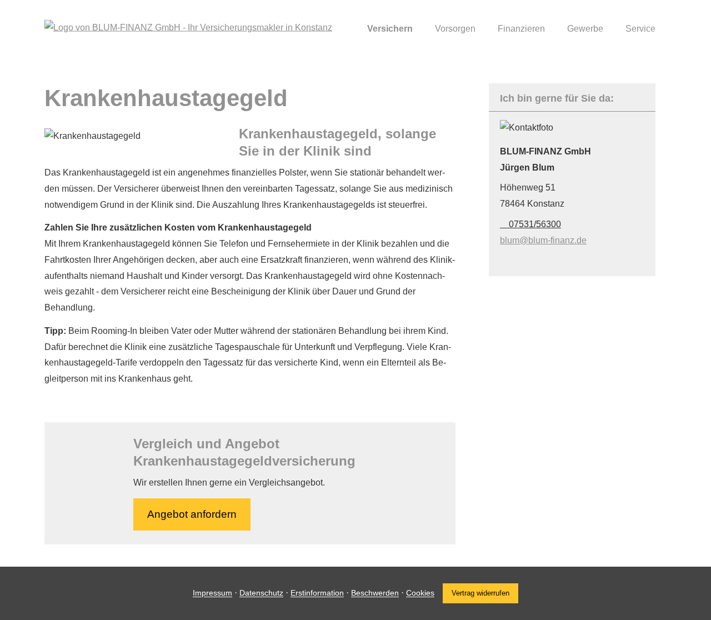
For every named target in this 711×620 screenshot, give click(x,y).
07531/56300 (535, 224)
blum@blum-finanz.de (543, 240)
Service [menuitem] (640, 28)
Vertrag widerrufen (480, 593)
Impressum (212, 593)
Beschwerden (375, 593)
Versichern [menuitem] (390, 28)
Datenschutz (261, 593)
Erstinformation (317, 593)
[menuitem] (342, 28)
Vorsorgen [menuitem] (455, 28)
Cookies (420, 593)
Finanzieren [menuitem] (521, 28)
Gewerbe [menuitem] (585, 28)
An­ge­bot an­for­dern (192, 514)
